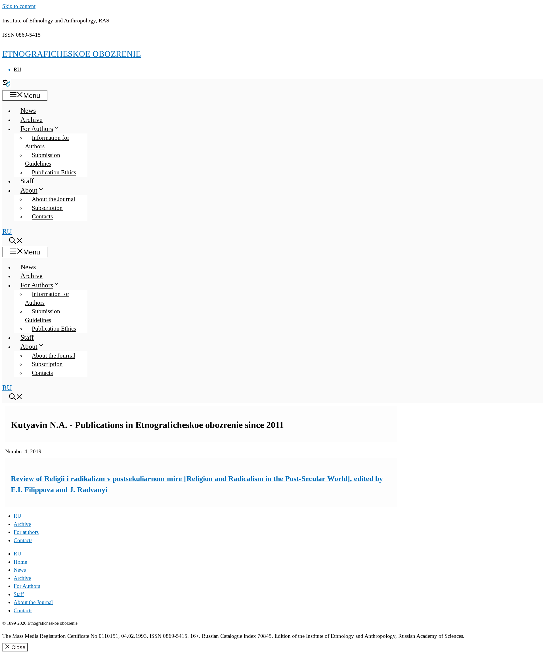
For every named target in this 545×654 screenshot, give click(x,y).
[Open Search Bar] (16, 241)
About (28, 190)
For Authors (36, 128)
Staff (27, 181)
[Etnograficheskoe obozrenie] (6, 85)
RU (17, 69)
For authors (26, 532)
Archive (31, 119)
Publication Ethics (54, 172)
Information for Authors (47, 142)
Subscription (47, 207)
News (28, 110)
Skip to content (18, 6)
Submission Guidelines (42, 159)
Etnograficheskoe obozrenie (71, 53)
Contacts (42, 216)
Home (20, 562)
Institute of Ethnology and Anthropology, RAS (55, 20)
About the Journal (53, 199)
